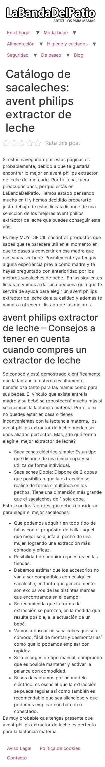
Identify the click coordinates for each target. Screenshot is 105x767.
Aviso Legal (19, 748)
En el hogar (19, 32)
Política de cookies (60, 748)
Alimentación (20, 44)
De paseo (51, 55)
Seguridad (18, 55)
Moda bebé (56, 32)
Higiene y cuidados (67, 44)
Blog (78, 55)
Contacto (17, 758)
